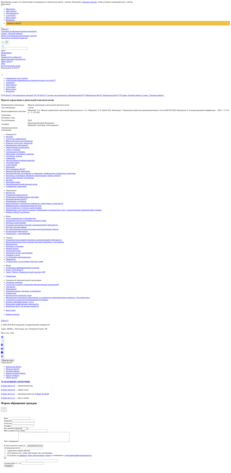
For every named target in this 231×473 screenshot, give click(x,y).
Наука (3, 55)
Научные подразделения (16, 223)
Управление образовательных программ (22, 197)
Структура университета (16, 139)
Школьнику (10, 9)
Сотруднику (11, 15)
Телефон (7, 426)
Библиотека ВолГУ (14, 367)
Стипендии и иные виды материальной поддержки (27, 300)
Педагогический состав (10, 66)
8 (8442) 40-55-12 (8, 398)
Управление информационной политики (22, 268)
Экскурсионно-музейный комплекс (20, 160)
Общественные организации (17, 147)
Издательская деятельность (17, 231)
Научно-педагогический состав (19, 295)
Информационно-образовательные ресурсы (24, 206)
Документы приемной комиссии (14, 38)
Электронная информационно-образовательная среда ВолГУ (31, 80)
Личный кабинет (13, 371)
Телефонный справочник (16, 186)
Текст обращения (11, 441)
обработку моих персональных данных (35, 455)
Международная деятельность (13, 59)
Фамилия (8, 421)
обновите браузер (89, 2)
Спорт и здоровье (13, 150)
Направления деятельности (17, 145)
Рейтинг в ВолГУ (14, 23)
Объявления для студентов (17, 78)
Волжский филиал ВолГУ (16, 199)
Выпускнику (11, 18)
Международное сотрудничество (19, 141)
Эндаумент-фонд (13, 163)
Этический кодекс (13, 251)
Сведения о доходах (14, 156)
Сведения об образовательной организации (19, 31)
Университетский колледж (17, 195)
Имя (5, 418)
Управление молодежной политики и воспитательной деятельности (34, 240)
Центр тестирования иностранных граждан (19, 36)
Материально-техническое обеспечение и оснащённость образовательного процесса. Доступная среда (48, 298)
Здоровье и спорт (13, 255)
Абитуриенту (11, 11)
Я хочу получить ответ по (14, 445)
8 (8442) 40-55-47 (8, 394)
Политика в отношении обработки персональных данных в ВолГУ (33, 176)
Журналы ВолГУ (13, 369)
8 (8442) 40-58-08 (42, 394)
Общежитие (11, 259)
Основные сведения (14, 282)
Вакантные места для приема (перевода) (22, 306)
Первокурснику (12, 248)
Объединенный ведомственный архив (21, 184)
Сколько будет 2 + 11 (12, 463)
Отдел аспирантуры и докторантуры (21, 218)
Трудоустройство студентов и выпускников (24, 208)
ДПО (3, 64)
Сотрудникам (11, 165)
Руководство (11, 293)
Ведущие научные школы (16, 227)
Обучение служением (14, 246)
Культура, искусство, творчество (19, 143)
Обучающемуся (12, 13)
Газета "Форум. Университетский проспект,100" (26, 272)
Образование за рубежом (16, 201)
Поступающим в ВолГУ (16, 169)
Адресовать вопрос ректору (18, 451)
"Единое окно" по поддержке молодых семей (24, 261)
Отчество (8, 423)
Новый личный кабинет (16, 373)
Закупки (9, 180)
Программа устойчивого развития (20, 154)
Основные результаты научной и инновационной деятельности (32, 225)
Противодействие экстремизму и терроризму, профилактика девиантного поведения (41, 173)
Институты (10, 193)
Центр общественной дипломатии (20, 178)
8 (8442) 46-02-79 (8, 386)
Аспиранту (10, 83)
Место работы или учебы (14, 431)
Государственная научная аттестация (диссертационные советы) (32, 229)
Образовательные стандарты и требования (23, 291)
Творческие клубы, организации (19, 253)
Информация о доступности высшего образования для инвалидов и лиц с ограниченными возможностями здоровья (53, 210)
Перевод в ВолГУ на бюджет (17, 212)
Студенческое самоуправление (18, 257)
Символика (10, 158)
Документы (10, 287)
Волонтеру (10, 20)
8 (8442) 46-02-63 (8, 390)
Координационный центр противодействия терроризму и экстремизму (35, 242)
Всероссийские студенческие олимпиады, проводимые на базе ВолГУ (34, 203)
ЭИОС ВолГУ (7, 61)
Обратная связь (7, 360)
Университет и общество (11, 57)
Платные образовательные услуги (20, 302)
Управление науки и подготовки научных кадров (26, 221)
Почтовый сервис (13, 182)
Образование (6, 53)
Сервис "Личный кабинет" (12, 33)
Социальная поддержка (15, 152)
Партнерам (10, 167)
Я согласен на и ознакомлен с (49, 455)
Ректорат (9, 137)
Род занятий (9, 428)
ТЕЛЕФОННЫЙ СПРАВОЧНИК (15, 382)
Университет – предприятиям (18, 234)
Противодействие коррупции (18, 171)
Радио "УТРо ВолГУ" (15, 270)
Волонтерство (11, 244)
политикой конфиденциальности (78, 455)
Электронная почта (12, 448)
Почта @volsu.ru (12, 375)
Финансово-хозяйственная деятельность (22, 304)
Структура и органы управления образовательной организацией (32, 285)
